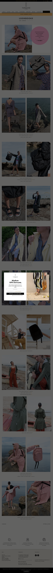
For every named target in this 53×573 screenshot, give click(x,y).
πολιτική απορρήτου (18, 291)
